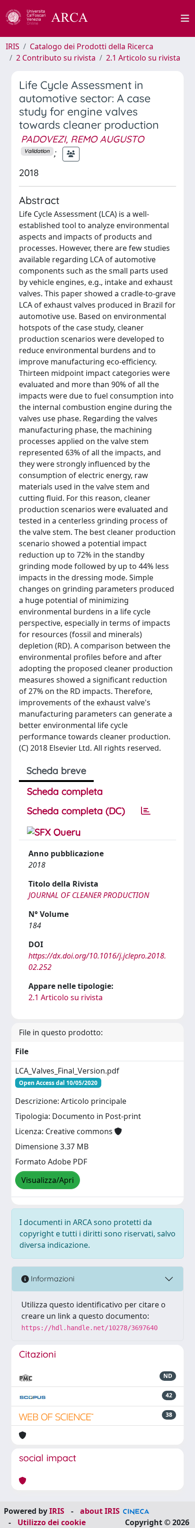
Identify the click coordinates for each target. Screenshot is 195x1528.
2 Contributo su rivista (56, 58)
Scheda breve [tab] (56, 770)
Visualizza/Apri (47, 1180)
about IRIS (100, 1511)
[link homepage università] (139, 18)
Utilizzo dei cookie (52, 1522)
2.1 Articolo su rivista (143, 58)
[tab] (146, 811)
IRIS (12, 46)
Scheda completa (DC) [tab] (76, 811)
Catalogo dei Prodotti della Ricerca (91, 46)
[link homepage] (52, 18)
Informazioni (51, 1278)
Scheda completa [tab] (65, 791)
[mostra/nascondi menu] (185, 18)
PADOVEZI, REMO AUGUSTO (82, 139)
